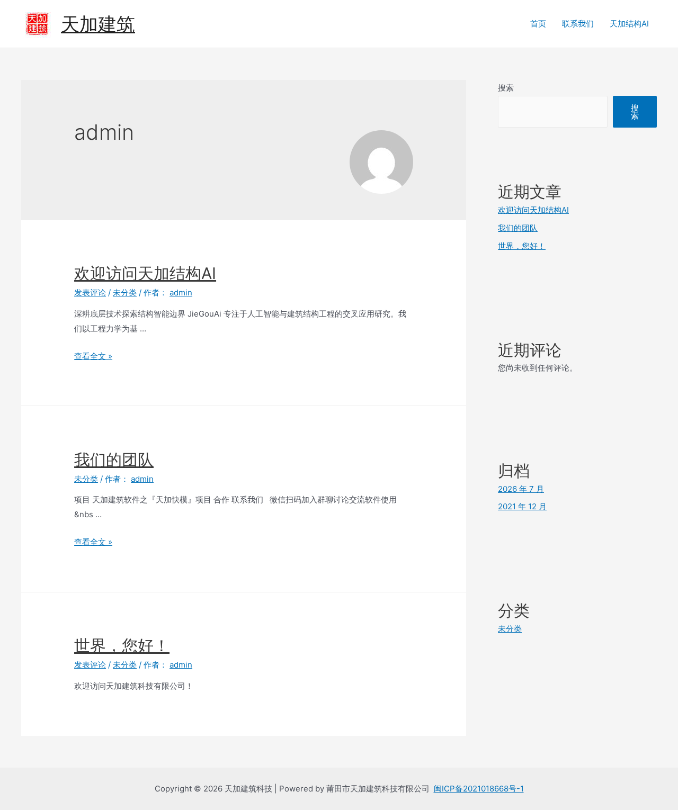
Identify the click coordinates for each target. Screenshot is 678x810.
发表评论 (90, 292)
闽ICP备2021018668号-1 (479, 789)
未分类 (125, 292)
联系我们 (578, 24)
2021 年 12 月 (522, 506)
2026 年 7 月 (521, 489)
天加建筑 (98, 24)
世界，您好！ (122, 645)
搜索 (506, 88)
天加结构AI (629, 24)
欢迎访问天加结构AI (145, 273)
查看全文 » (93, 356)
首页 (538, 24)
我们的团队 (114, 459)
